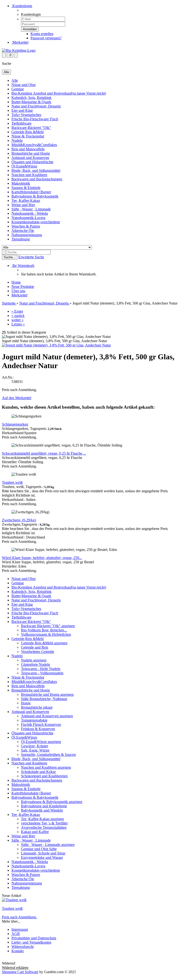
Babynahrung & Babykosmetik (34, 196)
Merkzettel (19, 42)
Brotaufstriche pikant (36, 707)
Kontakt (17, 951)
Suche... (9, 257)
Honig (25, 703)
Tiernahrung (20, 239)
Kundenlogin (21, 6)
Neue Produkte (22, 287)
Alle (14, 80)
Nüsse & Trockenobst (27, 136)
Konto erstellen (41, 34)
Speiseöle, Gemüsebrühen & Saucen (48, 754)
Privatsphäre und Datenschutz (33, 938)
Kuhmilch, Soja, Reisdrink (31, 98)
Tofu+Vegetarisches (26, 115)
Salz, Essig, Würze (35, 750)
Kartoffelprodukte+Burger (31, 192)
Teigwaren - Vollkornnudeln (42, 673)
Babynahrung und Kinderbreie (44, 806)
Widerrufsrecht (22, 947)
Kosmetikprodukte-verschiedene (35, 222)
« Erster (17, 311)
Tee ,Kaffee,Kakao (25, 200)
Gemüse (17, 89)
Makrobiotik (20, 183)
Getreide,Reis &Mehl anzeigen (44, 643)
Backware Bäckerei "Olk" (31, 128)
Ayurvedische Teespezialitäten (43, 827)
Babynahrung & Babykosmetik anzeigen (51, 802)
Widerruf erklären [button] (15, 959)
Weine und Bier (23, 205)
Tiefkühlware (21, 123)
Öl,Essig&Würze (24, 166)
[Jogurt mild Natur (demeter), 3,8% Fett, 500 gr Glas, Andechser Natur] (56, 345)
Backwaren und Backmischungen (36, 179)
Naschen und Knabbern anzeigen (46, 767)
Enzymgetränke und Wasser (42, 857)
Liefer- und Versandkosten (31, 942)
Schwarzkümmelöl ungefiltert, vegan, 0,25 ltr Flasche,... (44, 453)
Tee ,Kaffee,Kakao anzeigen (42, 819)
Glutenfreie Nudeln (35, 664)
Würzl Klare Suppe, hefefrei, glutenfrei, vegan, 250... (42, 558)
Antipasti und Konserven (30, 158)
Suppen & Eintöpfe (26, 188)
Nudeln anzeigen (33, 660)
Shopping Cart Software (20, 972)
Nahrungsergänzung (26, 235)
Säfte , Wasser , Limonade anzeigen (48, 845)
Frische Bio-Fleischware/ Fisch (34, 119)
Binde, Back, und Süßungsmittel (35, 170)
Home (16, 282)
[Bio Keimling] (19, 50)
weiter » (17, 320)
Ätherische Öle (22, 231)
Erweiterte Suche (31, 257)
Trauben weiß (12, 482)
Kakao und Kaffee (35, 832)
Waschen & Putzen (25, 226)
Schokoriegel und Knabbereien (44, 776)
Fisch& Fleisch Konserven (41, 724)
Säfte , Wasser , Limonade (31, 209)
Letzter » (18, 324)
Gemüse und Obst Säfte (39, 849)
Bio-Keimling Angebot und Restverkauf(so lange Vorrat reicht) (58, 93)
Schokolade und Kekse (38, 772)
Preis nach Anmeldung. (19, 917)
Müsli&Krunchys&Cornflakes (34, 145)
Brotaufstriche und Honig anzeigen (47, 694)
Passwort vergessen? (45, 38)
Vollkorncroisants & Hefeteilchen (46, 634)
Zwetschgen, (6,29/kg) (19, 520)
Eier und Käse (22, 110)
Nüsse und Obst (23, 85)
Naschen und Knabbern (29, 175)
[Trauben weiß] (14, 900)
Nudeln (17, 140)
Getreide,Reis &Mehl (27, 132)
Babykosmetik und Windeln (42, 810)
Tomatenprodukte (34, 720)
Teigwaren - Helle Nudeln (40, 669)
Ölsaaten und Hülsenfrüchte (32, 162)
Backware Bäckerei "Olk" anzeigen (48, 626)
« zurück (18, 316)
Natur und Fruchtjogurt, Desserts (36, 106)
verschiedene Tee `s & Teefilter (44, 823)
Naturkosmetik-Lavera (28, 218)
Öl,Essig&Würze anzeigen (41, 742)
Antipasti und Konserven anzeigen (47, 716)
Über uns (18, 291)
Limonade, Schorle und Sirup (43, 853)
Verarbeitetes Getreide (37, 652)
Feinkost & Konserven (38, 729)
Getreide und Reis (34, 647)
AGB (15, 934)
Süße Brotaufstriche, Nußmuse (44, 699)
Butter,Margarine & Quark (31, 102)
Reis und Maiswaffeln (28, 149)
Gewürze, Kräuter (34, 746)
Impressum (19, 929)
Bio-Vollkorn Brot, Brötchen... (44, 630)
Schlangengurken (15, 424)
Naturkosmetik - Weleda (29, 213)
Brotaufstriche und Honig (30, 153)
